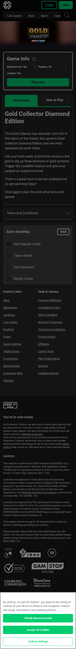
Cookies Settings (38, 641)
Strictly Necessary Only (38, 618)
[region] (38, 620)
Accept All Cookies (38, 629)
